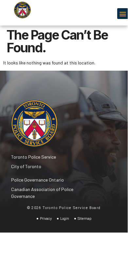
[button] (122, 13)
